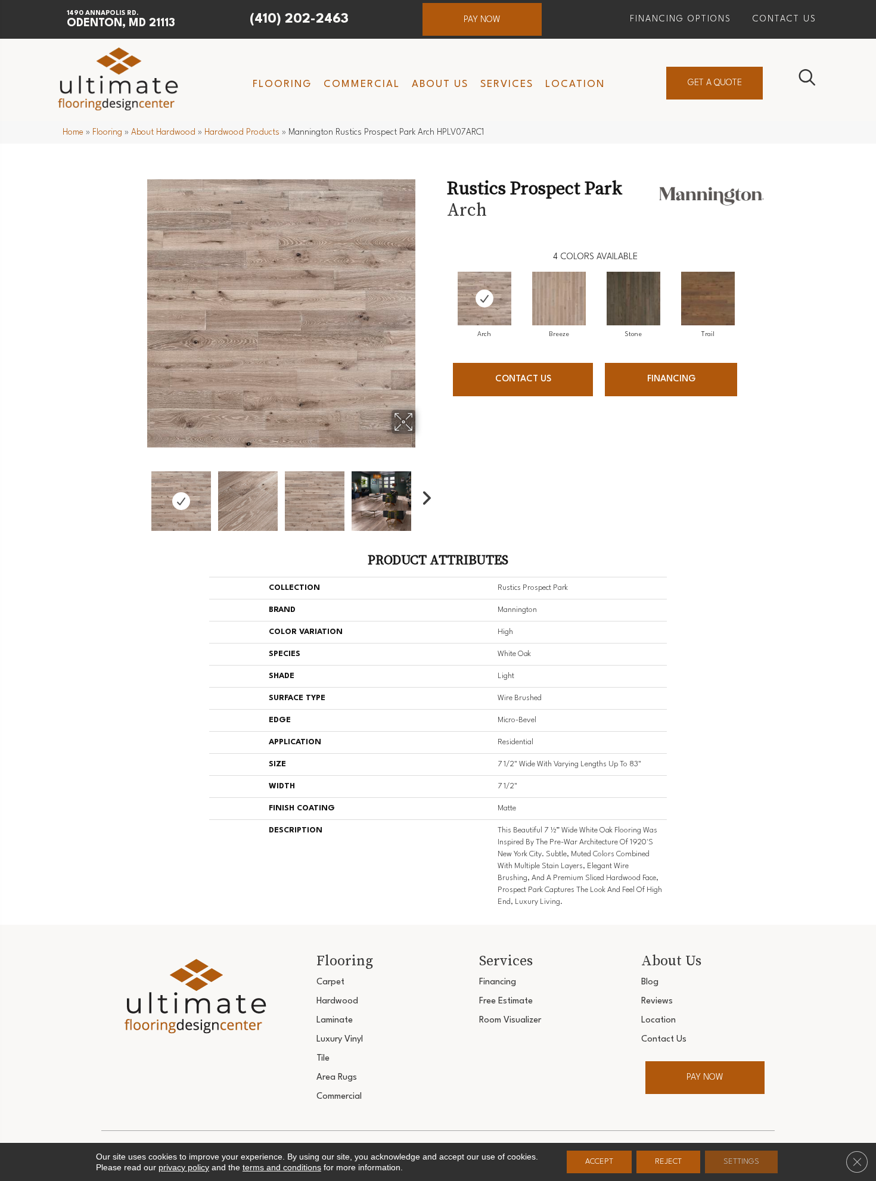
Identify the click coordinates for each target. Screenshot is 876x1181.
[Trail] (708, 298)
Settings (741, 1162)
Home (73, 132)
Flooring (107, 132)
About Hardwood (163, 132)
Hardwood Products (241, 132)
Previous (139, 495)
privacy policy (184, 1167)
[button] (482, 19)
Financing (671, 379)
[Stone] (633, 298)
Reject (668, 1162)
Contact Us (523, 379)
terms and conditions (282, 1167)
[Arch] (484, 298)
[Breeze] (559, 298)
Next (423, 495)
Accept (599, 1162)
